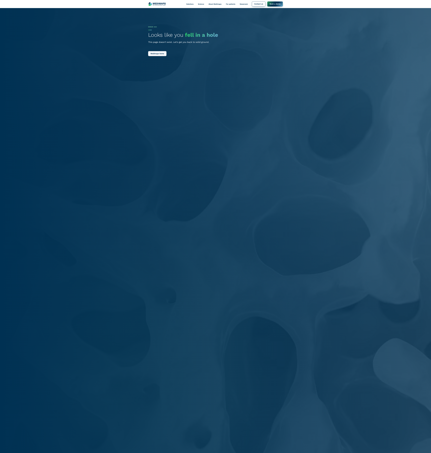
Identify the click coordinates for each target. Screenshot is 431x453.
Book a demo (275, 4)
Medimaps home (157, 54)
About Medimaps (215, 4)
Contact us (258, 4)
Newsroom (244, 4)
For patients (230, 4)
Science (201, 4)
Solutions (190, 4)
